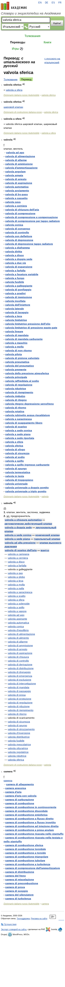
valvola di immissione (18, 297)
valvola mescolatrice (19, 744)
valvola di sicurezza (17, 453)
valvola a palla (16, 588)
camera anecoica (15, 788)
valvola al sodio (15, 457)
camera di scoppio (16, 890)
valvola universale (16, 483)
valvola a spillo (14, 460)
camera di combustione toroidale (25, 849)
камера (8, 780)
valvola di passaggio (19, 691)
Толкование (11, 79)
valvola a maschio (16, 342)
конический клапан (47, 535)
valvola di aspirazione (18, 182)
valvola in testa (14, 476)
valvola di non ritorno (18, 350)
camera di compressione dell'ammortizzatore (32, 868)
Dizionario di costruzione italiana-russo (23, 112)
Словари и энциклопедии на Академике (31, 13)
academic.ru (14, 6)
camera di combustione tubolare (25, 860)
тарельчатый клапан (47, 538)
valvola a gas (15, 573)
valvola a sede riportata (19, 438)
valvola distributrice (19, 736)
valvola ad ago (15, 152)
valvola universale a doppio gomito (27, 487)
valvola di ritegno (16, 399)
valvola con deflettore (18, 236)
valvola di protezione (19, 698)
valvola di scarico (16, 426)
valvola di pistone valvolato (22, 358)
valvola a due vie (15, 262)
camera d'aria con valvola (20, 795)
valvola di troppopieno (19, 479)
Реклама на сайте (39, 918)
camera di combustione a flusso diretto (29, 818)
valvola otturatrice (18, 748)
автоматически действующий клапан (28, 523)
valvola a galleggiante (18, 285)
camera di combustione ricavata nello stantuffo (34, 833)
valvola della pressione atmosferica (27, 373)
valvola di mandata (17, 335)
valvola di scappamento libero (23, 422)
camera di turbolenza (18, 898)
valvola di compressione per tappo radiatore (32, 221)
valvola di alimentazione (20, 156)
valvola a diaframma (17, 247)
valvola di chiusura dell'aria (22, 209)
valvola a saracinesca (18, 419)
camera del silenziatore (19, 894)
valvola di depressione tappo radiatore (29, 243)
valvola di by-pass (16, 194)
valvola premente (15, 369)
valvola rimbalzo (15, 396)
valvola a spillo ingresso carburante (27, 464)
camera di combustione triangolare (26, 856)
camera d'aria (13, 791)
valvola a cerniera (16, 205)
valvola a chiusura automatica (23, 519)
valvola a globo (16, 576)
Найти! (57, 23)
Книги (47, 42)
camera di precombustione (21, 883)
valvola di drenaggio (19, 672)
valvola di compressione (20, 213)
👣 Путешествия (8, 924)
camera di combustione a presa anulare (29, 830)
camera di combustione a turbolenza (27, 864)
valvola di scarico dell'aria (21, 550)
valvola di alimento (18, 637)
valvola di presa (17, 694)
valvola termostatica (17, 472)
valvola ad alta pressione (20, 542)
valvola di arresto (16, 179)
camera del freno (15, 875)
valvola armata (14, 175)
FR (59, 2)
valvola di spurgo (16, 468)
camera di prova (15, 887)
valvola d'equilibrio (18, 630)
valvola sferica (49, 95)
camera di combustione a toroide (25, 852)
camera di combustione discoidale (26, 811)
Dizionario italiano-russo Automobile (21, 95)
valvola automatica (17, 186)
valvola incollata (15, 301)
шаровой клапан (13, 107)
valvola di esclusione (19, 679)
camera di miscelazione (19, 879)
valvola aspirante (17, 618)
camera (45, 904)
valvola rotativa (14, 411)
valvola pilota (13, 354)
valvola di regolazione (18, 384)
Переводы (17, 42)
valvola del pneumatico (19, 365)
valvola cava (13, 202)
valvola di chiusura (18, 656)
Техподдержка (23, 918)
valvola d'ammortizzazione (21, 167)
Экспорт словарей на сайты (14, 929)
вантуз (45, 550)
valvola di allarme (16, 160)
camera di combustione (19, 803)
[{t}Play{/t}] (23, 84)
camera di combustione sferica (24, 845)
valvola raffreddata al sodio (22, 380)
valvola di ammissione (19, 163)
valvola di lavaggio (17, 312)
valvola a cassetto (16, 198)
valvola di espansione (18, 266)
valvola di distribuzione (21, 668)
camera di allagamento (20, 784)
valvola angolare (15, 171)
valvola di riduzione (19, 706)
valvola (45, 496)
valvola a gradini (15, 293)
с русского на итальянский (52, 60)
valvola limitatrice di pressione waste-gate (31, 327)
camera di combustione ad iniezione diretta (31, 826)
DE (46, 2)
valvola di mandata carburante (24, 339)
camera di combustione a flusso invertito (30, 822)
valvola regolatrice (18, 752)
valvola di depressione (19, 240)
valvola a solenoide (19, 603)
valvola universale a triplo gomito (25, 491)
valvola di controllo (17, 232)
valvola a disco (14, 255)
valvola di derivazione (20, 664)
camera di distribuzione (19, 871)
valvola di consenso (17, 228)
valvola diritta (13, 251)
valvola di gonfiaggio (18, 289)
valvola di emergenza (20, 675)
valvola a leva (13, 316)
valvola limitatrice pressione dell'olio (27, 323)
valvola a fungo (14, 278)
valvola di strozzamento (21, 729)
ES (53, 2)
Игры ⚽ (17, 48)
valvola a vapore (17, 611)
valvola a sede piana (18, 434)
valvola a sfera (14, 89)
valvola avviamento (17, 190)
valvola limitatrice (16, 320)
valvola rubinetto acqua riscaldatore (27, 415)
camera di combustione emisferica (26, 814)
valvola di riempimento (19, 392)
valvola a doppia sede (18, 259)
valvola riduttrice (15, 388)
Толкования (32, 36)
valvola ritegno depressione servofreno (29, 403)
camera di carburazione (19, 799)
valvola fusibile (14, 281)
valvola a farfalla (15, 270)
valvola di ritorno (15, 407)
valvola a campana (18, 554)
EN (40, 2)
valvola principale (16, 377)
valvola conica (14, 224)
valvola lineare (14, 331)
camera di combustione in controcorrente (30, 807)
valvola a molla (14, 346)
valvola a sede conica (18, 430)
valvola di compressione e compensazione (31, 217)
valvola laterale (14, 308)
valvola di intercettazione (22, 683)
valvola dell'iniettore (17, 304)
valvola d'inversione (19, 733)
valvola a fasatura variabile (21, 274)
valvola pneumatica (17, 361)
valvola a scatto (16, 595)
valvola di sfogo (15, 449)
